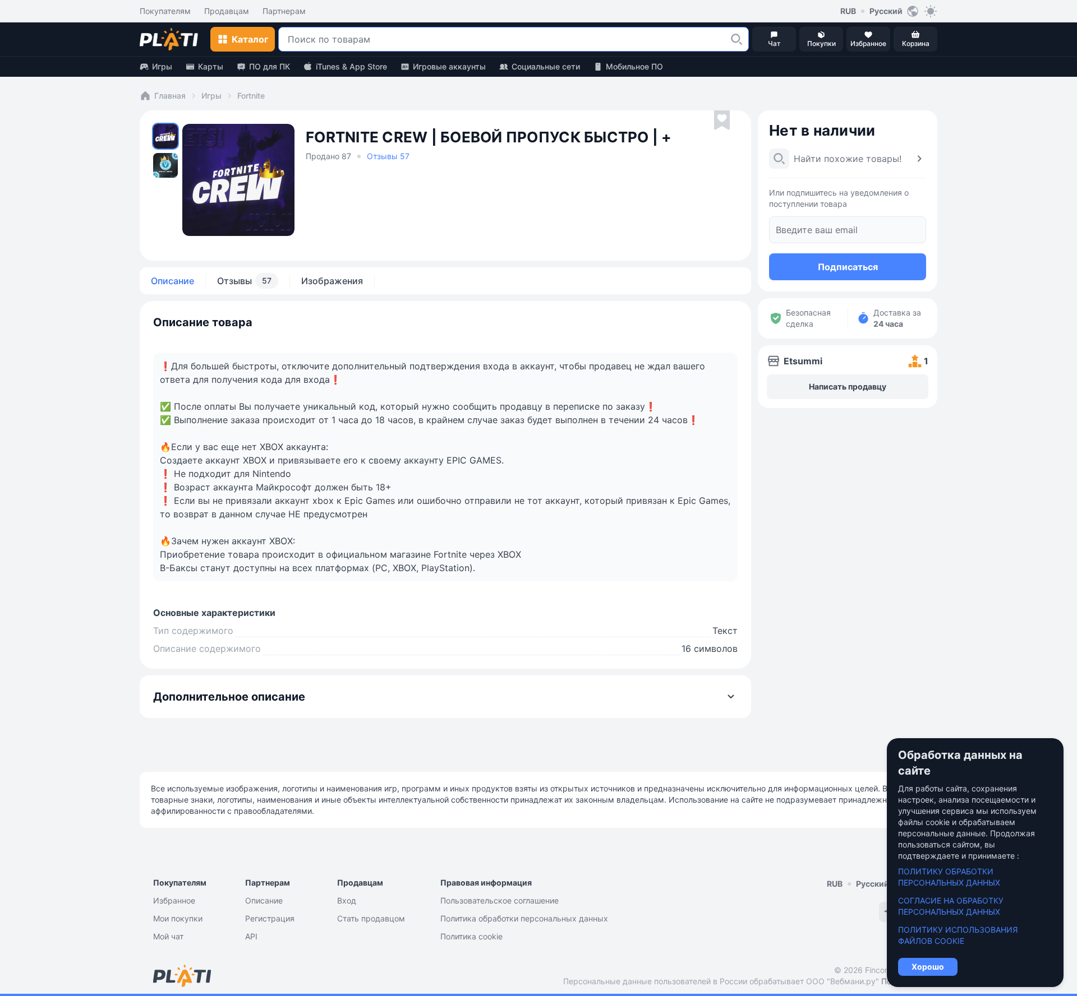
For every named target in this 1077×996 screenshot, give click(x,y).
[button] (736, 39)
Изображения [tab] (332, 280)
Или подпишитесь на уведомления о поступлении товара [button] (839, 198)
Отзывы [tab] (244, 280)
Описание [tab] (172, 280)
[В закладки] (722, 120)
